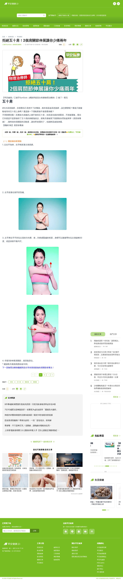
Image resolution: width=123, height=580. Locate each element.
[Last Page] (52, 375)
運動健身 (46, 26)
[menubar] (57, 25)
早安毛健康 (101, 560)
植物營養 (98, 26)
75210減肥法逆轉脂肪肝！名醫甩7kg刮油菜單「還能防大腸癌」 (31, 409)
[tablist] (106, 334)
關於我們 (75, 547)
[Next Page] (48, 375)
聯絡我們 (75, 550)
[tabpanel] (106, 368)
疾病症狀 (5, 26)
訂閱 (34, 531)
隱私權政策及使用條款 (79, 557)
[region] (42, 133)
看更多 (115, 397)
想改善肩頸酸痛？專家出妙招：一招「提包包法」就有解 (28, 420)
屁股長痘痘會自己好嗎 (87, 15)
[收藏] (63, 44)
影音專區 (67, 26)
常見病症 (19, 36)
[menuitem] (5, 25)
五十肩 (19, 382)
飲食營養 (26, 26)
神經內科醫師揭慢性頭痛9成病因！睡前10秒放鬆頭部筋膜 (29, 415)
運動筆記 (100, 566)
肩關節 (35, 382)
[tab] (98, 334)
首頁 (3, 36)
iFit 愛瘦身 (100, 572)
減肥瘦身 (36, 26)
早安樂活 (109, 26)
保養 (11, 382)
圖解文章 (88, 26)
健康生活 (15, 26)
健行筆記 (100, 569)
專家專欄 (78, 26)
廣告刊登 (75, 553)
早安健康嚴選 (101, 553)
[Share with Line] (73, 44)
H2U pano (100, 563)
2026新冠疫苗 (101, 15)
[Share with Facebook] (77, 44)
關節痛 (27, 382)
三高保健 (57, 26)
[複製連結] (81, 44)
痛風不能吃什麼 (64, 15)
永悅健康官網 (101, 547)
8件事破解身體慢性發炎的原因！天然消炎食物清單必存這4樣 (30, 404)
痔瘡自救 (75, 15)
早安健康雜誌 (101, 557)
